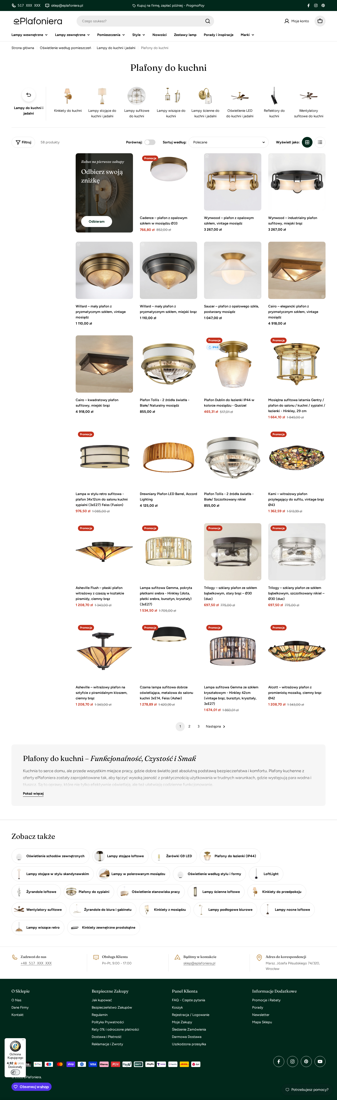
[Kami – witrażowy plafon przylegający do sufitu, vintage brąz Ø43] (297, 458)
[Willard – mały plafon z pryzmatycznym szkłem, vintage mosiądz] (104, 270)
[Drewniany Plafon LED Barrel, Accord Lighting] (168, 458)
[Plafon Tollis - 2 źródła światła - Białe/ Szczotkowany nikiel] (232, 458)
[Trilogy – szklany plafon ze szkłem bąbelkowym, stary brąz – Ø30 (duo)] (232, 551)
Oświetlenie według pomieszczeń (65, 48)
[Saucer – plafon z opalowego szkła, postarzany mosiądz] (232, 270)
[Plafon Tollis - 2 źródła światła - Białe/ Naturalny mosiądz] (168, 364)
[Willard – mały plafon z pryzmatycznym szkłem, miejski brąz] (168, 270)
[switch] (15, 1072)
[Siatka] (307, 142)
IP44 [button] (215, 347)
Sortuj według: (175, 142)
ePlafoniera (32, 1077)
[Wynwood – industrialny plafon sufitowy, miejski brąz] (297, 182)
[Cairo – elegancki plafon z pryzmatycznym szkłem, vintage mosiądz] (297, 270)
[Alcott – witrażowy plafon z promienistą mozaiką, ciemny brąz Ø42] (297, 651)
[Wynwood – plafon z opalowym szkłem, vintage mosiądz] (232, 182)
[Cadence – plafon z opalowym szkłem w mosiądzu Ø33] (168, 182)
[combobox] (145, 21)
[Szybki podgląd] (190, 163)
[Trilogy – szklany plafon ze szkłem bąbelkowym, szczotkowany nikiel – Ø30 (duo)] (297, 551)
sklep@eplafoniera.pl (199, 963)
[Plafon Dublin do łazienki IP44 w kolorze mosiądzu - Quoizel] (232, 364)
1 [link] (180, 726)
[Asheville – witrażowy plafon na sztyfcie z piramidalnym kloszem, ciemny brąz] (104, 651)
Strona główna (22, 48)
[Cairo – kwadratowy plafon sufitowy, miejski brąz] (104, 364)
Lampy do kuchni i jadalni (116, 48)
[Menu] (23, 1041)
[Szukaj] (207, 21)
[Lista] (320, 142)
